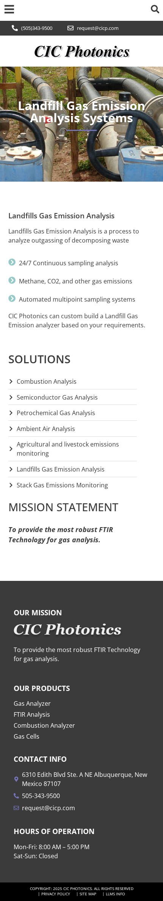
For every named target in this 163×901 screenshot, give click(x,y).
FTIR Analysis (32, 714)
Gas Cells (26, 736)
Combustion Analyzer (44, 725)
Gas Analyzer (32, 703)
